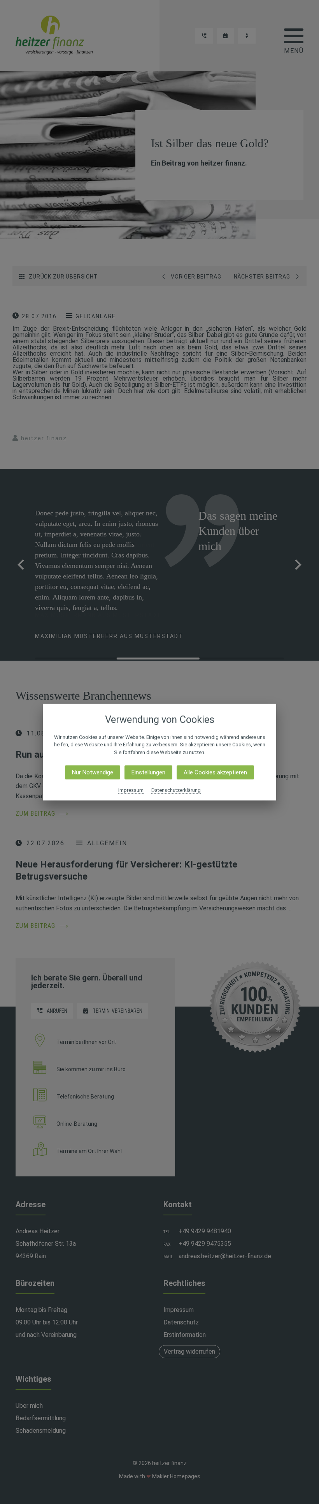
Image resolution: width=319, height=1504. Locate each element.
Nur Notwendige (92, 772)
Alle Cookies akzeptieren (215, 772)
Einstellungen (148, 772)
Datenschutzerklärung (176, 790)
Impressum (131, 790)
